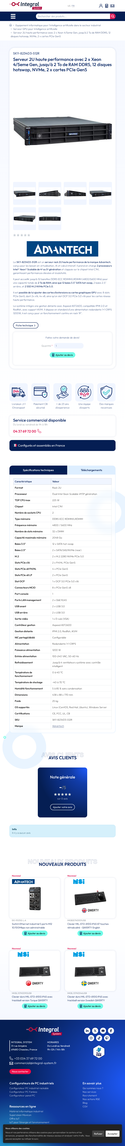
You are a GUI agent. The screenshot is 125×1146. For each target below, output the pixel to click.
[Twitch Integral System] (107, 1038)
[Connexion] (101, 6)
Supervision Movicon (20, 1114)
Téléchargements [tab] (91, 470)
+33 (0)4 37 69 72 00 (28, 1058)
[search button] (113, 16)
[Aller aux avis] (21, 235)
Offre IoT (14, 1118)
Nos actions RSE (91, 1099)
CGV (85, 1106)
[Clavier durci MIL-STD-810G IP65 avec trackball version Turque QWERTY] (34, 971)
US (69, 5)
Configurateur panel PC (22, 1095)
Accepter (112, 1133)
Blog (85, 1102)
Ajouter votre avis (62, 807)
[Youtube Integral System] (103, 1031)
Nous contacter (20, 1071)
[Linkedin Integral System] (87, 1031)
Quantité (46, 345)
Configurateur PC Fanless (23, 1091)
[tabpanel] (62, 604)
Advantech (58, 725)
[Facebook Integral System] (111, 1031)
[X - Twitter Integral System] (95, 1031)
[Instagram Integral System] (91, 1038)
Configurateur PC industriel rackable (29, 1088)
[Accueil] (10, 25)
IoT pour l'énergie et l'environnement (29, 1122)
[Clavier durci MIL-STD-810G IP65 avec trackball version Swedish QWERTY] (90, 971)
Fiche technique (25, 325)
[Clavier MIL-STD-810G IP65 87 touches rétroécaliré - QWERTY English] (90, 898)
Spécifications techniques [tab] (38, 470)
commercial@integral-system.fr (35, 1063)
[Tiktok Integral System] (99, 1038)
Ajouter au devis (64, 354)
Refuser (98, 1133)
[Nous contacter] (112, 6)
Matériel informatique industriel (26, 1111)
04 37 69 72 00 (24, 431)
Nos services (89, 1091)
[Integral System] (25, 5)
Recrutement (90, 1095)
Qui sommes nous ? (93, 1088)
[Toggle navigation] (13, 16)
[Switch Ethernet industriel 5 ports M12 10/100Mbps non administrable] (34, 898)
